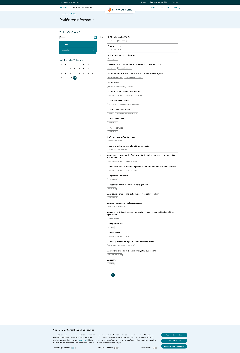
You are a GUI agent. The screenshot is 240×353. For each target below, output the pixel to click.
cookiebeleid (83, 340)
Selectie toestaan (174, 340)
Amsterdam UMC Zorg (70, 14)
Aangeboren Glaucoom (117, 176)
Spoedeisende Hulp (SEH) (158, 2)
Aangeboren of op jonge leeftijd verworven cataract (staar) (133, 194)
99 (123, 275)
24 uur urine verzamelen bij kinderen (123, 92)
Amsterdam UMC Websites (69, 2)
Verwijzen (175, 2)
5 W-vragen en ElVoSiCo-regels (121, 137)
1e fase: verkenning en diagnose (121, 55)
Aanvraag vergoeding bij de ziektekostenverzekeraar (130, 242)
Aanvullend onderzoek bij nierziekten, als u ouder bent (131, 251)
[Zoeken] (95, 37)
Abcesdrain (112, 260)
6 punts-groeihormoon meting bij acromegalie (128, 146)
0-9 (70, 78)
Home (143, 2)
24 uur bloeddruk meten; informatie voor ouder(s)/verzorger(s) (135, 74)
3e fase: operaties (115, 128)
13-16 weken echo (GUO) (118, 37)
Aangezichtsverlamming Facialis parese (124, 203)
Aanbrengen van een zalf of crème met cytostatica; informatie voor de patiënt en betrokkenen (141, 156)
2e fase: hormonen (115, 119)
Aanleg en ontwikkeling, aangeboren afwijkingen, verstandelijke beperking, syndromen (140, 213)
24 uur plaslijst (113, 83)
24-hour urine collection (118, 101)
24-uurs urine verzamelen (118, 110)
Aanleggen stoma (115, 224)
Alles (74, 78)
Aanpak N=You (113, 233)
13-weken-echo (114, 46)
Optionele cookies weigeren (174, 346)
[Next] (126, 275)
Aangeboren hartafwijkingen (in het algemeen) (127, 185)
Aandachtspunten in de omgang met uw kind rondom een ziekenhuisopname (141, 167)
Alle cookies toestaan (174, 335)
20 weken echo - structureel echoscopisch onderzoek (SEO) (134, 64)
